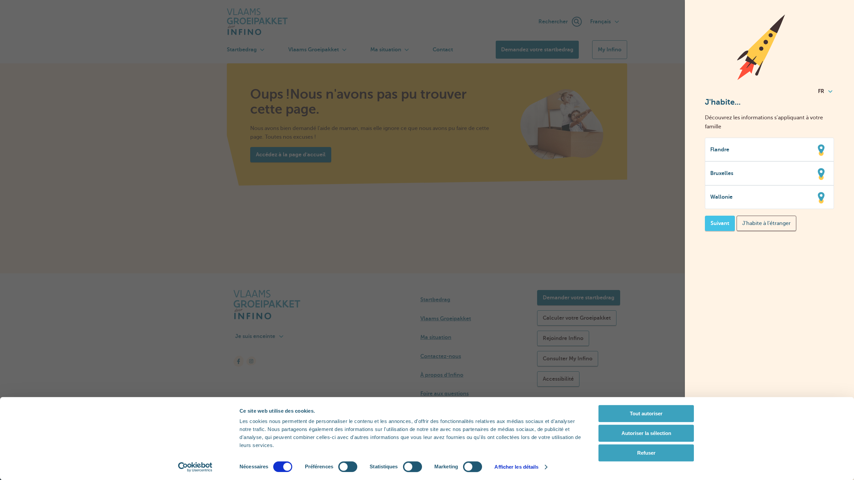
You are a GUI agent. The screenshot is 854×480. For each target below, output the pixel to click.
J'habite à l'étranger (766, 223)
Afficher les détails (516, 467)
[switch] (347, 466)
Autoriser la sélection (646, 433)
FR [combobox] (821, 91)
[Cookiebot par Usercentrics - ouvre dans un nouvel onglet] (195, 467)
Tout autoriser (646, 413)
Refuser (646, 453)
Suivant (720, 223)
